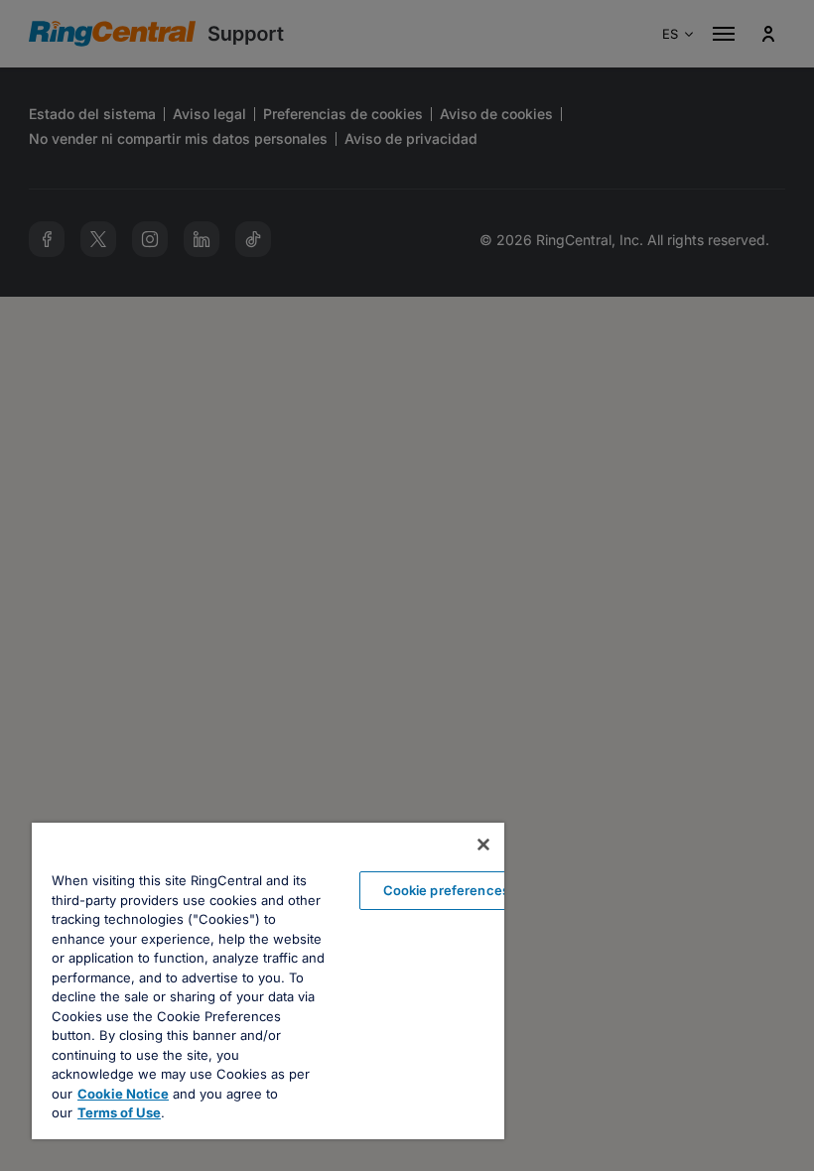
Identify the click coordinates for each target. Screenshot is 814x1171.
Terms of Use (119, 1112)
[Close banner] (483, 844)
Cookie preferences (446, 890)
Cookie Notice (123, 1094)
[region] (268, 981)
